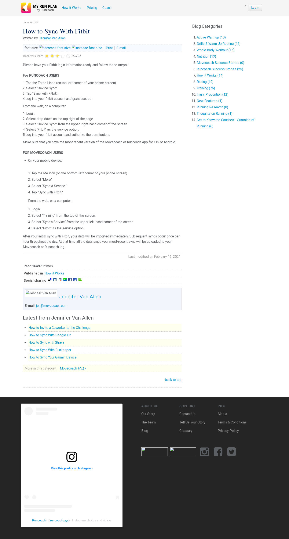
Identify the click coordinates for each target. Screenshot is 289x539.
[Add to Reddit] (60, 279)
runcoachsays (59, 520)
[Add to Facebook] (70, 279)
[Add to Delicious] (49, 279)
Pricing (92, 8)
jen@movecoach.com (51, 306)
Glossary (186, 431)
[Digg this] (54, 279)
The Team (148, 422)
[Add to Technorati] (80, 279)
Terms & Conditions (232, 422)
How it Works (71, 8)
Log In (255, 7)
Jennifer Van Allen (52, 38)
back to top (173, 380)
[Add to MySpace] (75, 279)
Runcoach (39, 520)
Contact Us (187, 414)
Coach (106, 8)
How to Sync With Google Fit (50, 335)
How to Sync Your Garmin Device (53, 357)
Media (222, 414)
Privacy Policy (228, 431)
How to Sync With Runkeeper (50, 350)
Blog (144, 431)
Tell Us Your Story (192, 422)
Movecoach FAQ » (73, 368)
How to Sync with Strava (46, 342)
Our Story (148, 414)
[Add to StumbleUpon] (65, 279)
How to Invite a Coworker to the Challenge (60, 328)
